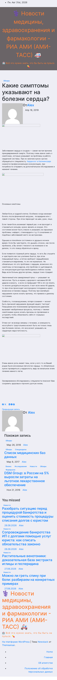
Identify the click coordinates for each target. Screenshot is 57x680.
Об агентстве (45, 662)
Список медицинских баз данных (24, 455)
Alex (30, 105)
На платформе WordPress (16, 641)
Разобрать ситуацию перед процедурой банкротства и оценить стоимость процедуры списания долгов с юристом (27, 514)
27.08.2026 (10, 568)
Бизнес (9, 466)
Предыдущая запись (11, 409)
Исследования (21, 466)
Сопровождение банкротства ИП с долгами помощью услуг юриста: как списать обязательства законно (26, 538)
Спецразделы (20, 449)
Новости (33, 466)
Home (49, 651)
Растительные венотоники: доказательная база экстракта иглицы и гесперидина (27, 560)
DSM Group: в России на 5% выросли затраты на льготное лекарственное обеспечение (26, 479)
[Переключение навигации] (31, 74)
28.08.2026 (10, 525)
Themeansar (8, 645)
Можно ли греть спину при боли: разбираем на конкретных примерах (28, 580)
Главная (48, 657)
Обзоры (6, 81)
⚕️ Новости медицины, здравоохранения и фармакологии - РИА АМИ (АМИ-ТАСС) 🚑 (26, 610)
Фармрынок (10, 470)
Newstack (43, 641)
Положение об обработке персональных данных (39, 670)
